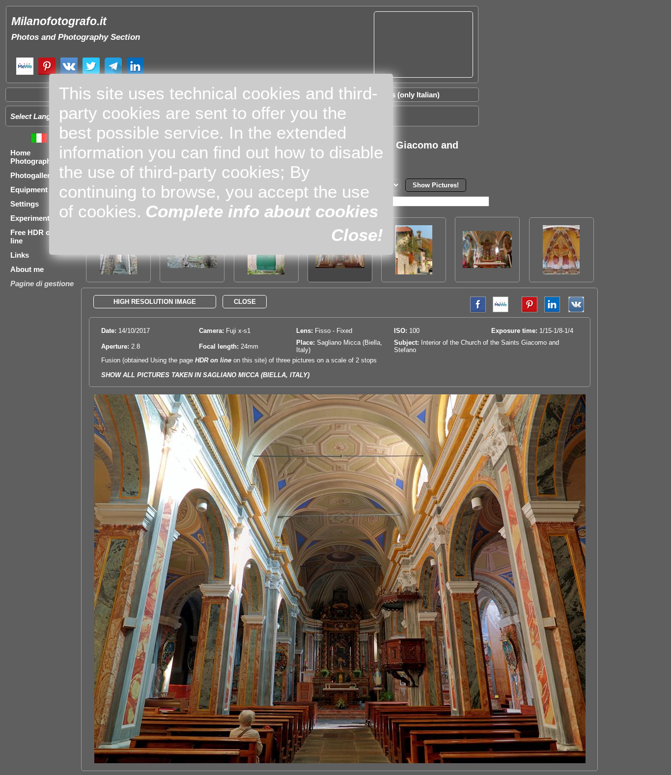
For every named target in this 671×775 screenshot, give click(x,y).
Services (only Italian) (403, 94)
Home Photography (32, 157)
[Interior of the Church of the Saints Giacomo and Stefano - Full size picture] (340, 761)
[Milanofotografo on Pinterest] (47, 73)
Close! (357, 234)
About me (27, 269)
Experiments (32, 218)
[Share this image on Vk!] (578, 310)
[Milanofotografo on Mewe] (25, 73)
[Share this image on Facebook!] (475, 310)
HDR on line (213, 360)
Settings (24, 204)
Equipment (29, 189)
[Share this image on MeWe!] (500, 310)
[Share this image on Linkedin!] (552, 310)
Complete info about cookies (261, 211)
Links (19, 255)
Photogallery (32, 175)
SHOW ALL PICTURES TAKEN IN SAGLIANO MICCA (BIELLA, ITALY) (205, 375)
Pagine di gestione (42, 283)
